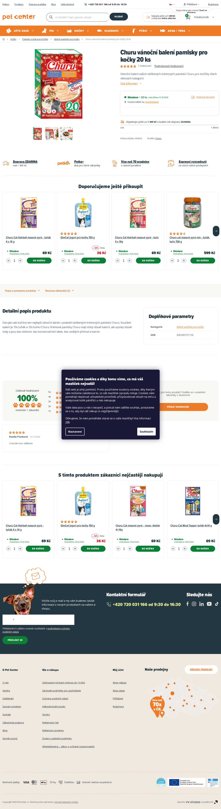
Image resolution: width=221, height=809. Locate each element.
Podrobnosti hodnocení (168, 66)
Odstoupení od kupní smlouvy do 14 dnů (63, 682)
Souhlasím (146, 431)
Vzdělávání (8, 698)
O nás (5, 682)
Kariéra (6, 690)
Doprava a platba (37, 4)
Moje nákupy (119, 682)
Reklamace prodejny (53, 730)
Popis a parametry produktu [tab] (20, 290)
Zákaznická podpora (13, 722)
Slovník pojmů (10, 738)
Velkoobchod (67, 4)
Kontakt (6, 714)
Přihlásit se (15, 640)
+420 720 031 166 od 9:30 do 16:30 (107, 4)
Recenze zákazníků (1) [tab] (57, 290)
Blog (53, 4)
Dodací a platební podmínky (57, 738)
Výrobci (46, 714)
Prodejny (19, 4)
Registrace (213, 4)
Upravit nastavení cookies (66, 802)
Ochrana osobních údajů (55, 698)
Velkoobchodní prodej (53, 706)
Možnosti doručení (205, 97)
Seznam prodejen (11, 706)
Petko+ (5, 4)
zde (67, 422)
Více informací (129, 83)
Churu (158, 138)
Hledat (119, 16)
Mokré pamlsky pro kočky (190, 326)
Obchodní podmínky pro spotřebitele (61, 690)
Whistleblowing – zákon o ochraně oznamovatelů (68, 746)
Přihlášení (118, 698)
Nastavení (75, 431)
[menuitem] (20, 31)
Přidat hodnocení (178, 407)
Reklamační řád (50, 722)
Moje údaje (119, 690)
